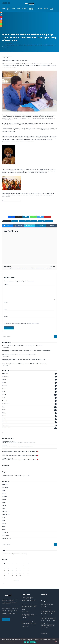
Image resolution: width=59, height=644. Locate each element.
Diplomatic (24, 8)
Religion (4, 412)
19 (12, 573)
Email (5, 309)
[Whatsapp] (33, 217)
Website (6, 316)
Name (6, 302)
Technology (5, 422)
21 (20, 573)
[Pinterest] (47, 217)
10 (4, 570)
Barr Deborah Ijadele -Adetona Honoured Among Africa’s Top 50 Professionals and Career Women (24, 359)
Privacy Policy (52, 9)
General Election (18, 475)
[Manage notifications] (56, 641)
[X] (18, 217)
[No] (57, 641)
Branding (4, 379)
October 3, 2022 (13, 238)
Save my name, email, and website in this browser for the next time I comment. (22, 323)
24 (4, 575)
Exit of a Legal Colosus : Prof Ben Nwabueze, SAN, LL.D (17, 268)
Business (4, 382)
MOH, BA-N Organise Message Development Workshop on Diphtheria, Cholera (22, 260)
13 (16, 570)
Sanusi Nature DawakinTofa (8, 475)
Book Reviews (5, 376)
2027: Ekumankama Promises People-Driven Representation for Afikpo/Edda (19, 354)
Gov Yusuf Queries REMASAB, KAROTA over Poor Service (17, 251)
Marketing (4, 400)
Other (3, 406)
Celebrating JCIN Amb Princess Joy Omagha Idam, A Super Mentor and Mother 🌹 (20, 451)
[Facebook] (11, 217)
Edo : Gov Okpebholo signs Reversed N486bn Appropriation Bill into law (21, 242)
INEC (29, 475)
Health (3, 391)
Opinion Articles (6, 403)
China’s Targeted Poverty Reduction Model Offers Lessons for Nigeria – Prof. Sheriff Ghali (22, 345)
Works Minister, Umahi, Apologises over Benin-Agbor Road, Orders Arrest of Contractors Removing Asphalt (26, 350)
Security (4, 415)
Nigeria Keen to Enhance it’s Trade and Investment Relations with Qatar (25, 237)
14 (20, 570)
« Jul (3, 583)
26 (12, 575)
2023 (25, 475)
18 (8, 573)
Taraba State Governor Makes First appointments (16, 255)
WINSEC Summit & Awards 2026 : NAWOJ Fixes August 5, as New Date (17, 447)
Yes (25, 642)
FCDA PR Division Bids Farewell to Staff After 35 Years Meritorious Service (18, 442)
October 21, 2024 (9, 261)
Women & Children (31, 9)
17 (4, 573)
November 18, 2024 (9, 243)
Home (3, 8)
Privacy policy (32, 642)
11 (8, 570)
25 (8, 575)
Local (13, 8)
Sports (3, 419)
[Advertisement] (29, 24)
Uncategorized (5, 425)
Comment (6, 284)
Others (40, 8)
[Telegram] (40, 217)
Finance (4, 388)
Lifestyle (4, 394)
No (28, 642)
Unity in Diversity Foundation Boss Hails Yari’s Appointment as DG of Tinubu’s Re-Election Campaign (24, 363)
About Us (8, 9)
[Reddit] (1, 12)
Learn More (6, 619)
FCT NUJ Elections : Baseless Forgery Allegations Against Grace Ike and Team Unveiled (24, 246)
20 (16, 573)
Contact (46, 8)
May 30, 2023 (8, 257)
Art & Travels (8, 43)
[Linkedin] (25, 217)
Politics (18, 8)
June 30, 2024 (8, 252)
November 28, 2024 (9, 248)
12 (12, 570)
